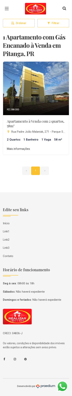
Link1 (6, 231)
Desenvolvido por (26, 386)
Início (6, 223)
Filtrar (55, 23)
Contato (8, 256)
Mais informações (18, 149)
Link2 (6, 239)
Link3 (6, 247)
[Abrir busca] (64, 9)
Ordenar (21, 23)
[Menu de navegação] (7, 8)
